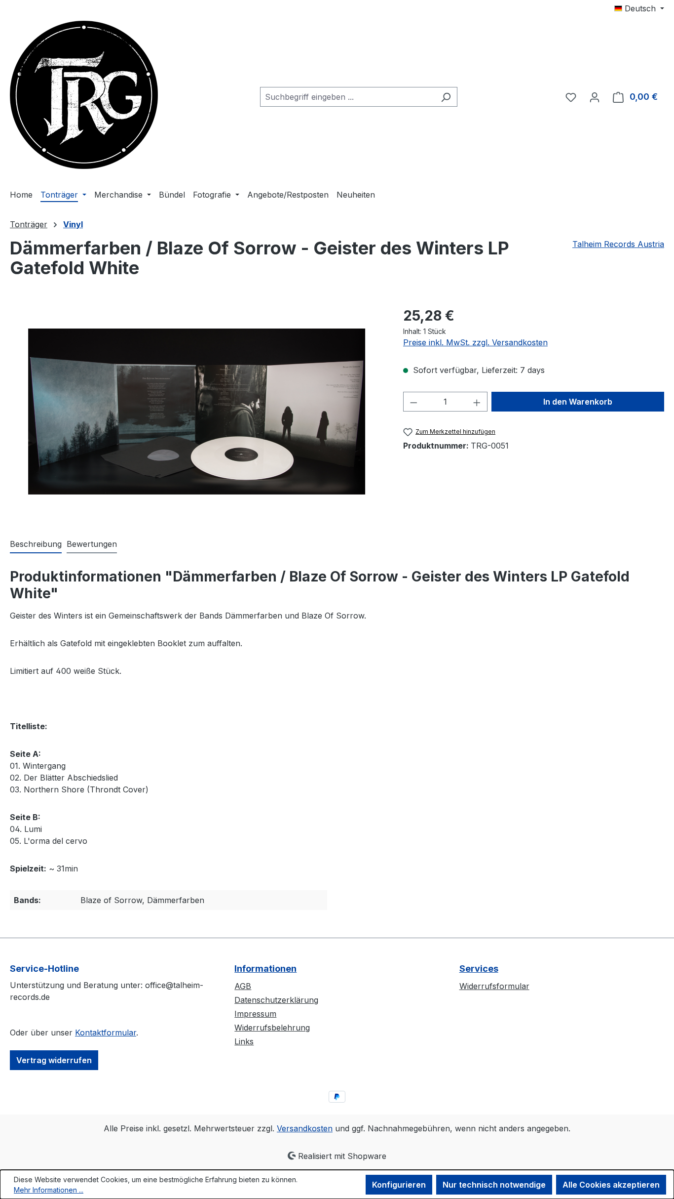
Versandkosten (305, 1128)
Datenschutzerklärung (276, 1000)
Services (478, 968)
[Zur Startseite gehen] (84, 95)
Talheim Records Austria (618, 244)
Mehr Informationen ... (48, 1190)
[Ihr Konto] (594, 97)
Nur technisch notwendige (494, 1185)
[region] (196, 411)
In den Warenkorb (577, 402)
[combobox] (347, 97)
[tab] (36, 544)
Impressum (255, 1014)
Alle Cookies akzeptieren (611, 1185)
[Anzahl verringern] (413, 402)
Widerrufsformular (494, 986)
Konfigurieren (399, 1185)
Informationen (265, 968)
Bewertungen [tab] (92, 544)
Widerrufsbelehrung (272, 1028)
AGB (242, 986)
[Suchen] (445, 97)
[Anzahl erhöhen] (477, 402)
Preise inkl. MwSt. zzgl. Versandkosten (475, 342)
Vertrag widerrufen (54, 1060)
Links (244, 1041)
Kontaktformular (105, 1032)
